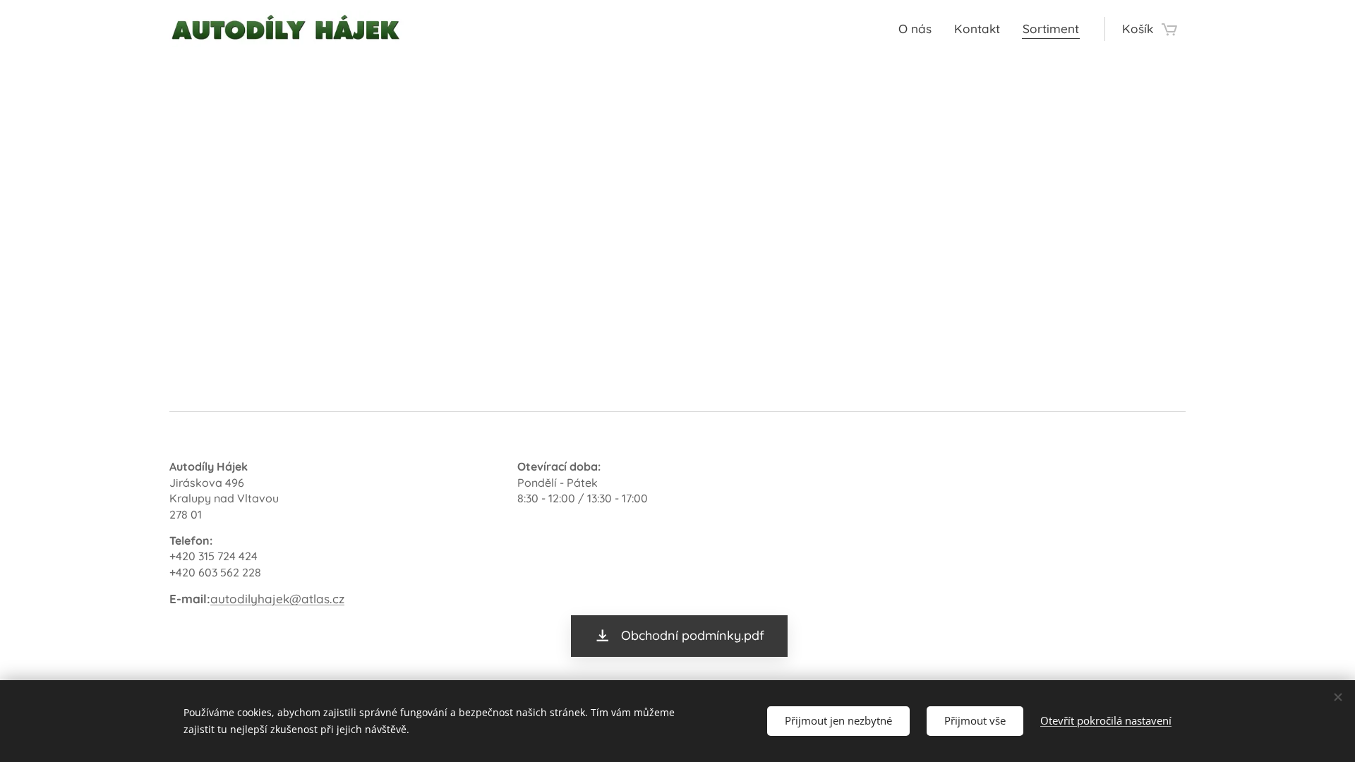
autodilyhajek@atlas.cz (277, 598)
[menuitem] (919, 29)
